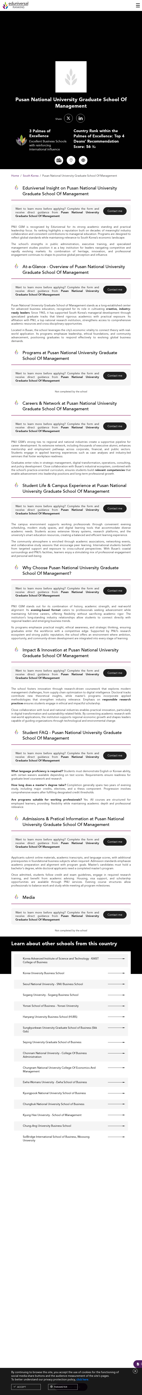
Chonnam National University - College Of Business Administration (55, 1055)
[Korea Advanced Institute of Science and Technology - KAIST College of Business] (113, 958)
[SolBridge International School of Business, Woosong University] (113, 1137)
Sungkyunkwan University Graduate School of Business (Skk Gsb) (60, 1029)
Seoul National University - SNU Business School (53, 984)
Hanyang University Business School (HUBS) (50, 1017)
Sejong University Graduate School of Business (52, 1042)
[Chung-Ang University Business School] (113, 1126)
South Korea (30, 176)
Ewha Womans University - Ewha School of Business (55, 1082)
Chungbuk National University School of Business (53, 1104)
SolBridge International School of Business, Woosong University (56, 1138)
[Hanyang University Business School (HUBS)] (113, 1017)
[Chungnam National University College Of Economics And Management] (113, 1068)
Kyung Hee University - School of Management (52, 1115)
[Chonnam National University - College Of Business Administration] (113, 1053)
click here (82, 1379)
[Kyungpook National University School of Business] (113, 1093)
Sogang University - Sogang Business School (50, 995)
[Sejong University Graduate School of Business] (113, 1042)
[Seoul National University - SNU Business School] (113, 984)
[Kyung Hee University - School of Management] (113, 1115)
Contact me (115, 211)
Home (15, 176)
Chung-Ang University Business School (47, 1126)
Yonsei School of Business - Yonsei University (51, 1006)
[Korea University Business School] (113, 973)
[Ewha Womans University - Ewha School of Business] (113, 1082)
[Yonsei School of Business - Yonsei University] (113, 1006)
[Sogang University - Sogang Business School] (113, 995)
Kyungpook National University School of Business (54, 1093)
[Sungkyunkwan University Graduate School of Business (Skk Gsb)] (113, 1028)
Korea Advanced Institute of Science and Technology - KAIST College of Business (61, 960)
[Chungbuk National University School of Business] (113, 1104)
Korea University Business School (43, 973)
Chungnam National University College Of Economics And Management (59, 1069)
